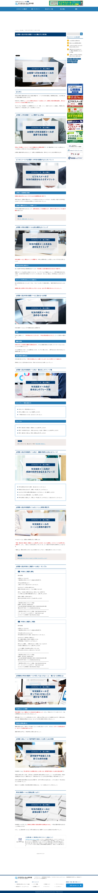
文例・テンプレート (35, 9)
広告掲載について (36, 886)
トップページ (17, 30)
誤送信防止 (73, 60)
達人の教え (62, 9)
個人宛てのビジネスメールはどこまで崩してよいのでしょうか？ (33, 558)
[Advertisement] (49, 20)
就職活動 (75, 58)
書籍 (76, 9)
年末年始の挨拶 (75, 62)
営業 (70, 60)
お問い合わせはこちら (74, 885)
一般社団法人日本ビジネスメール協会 (32, 839)
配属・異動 (69, 58)
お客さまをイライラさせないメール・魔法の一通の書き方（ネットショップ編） (75, 51)
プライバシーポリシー (60, 884)
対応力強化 (79, 58)
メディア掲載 (35, 884)
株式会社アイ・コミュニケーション (22, 886)
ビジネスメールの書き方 (22, 9)
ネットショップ (69, 62)
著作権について (47, 884)
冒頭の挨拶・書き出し (40, 443)
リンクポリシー (58, 886)
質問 (68, 60)
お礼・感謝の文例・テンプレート (26, 219)
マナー (72, 58)
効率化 (76, 60)
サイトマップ (46, 886)
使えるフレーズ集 (49, 9)
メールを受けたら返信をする (74, 40)
